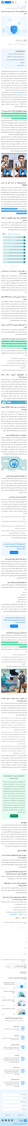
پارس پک (19, 1124)
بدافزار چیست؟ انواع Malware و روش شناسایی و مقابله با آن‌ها (9, 983)
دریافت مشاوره (14, 816)
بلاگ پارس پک (23, 7)
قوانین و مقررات (22, 959)
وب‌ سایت (25, 954)
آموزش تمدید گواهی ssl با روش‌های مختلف (8, 1000)
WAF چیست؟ (14, 626)
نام (26, 942)
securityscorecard (13, 914)
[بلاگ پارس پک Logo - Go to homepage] (2, 2)
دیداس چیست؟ (14, 552)
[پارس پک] (23, 1120)
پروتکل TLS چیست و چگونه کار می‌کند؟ (9, 992)
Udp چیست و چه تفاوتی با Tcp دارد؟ (8, 1008)
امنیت (18, 7)
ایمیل (25, 948)
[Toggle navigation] (26, 2)
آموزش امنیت (18, 92)
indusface (21, 914)
